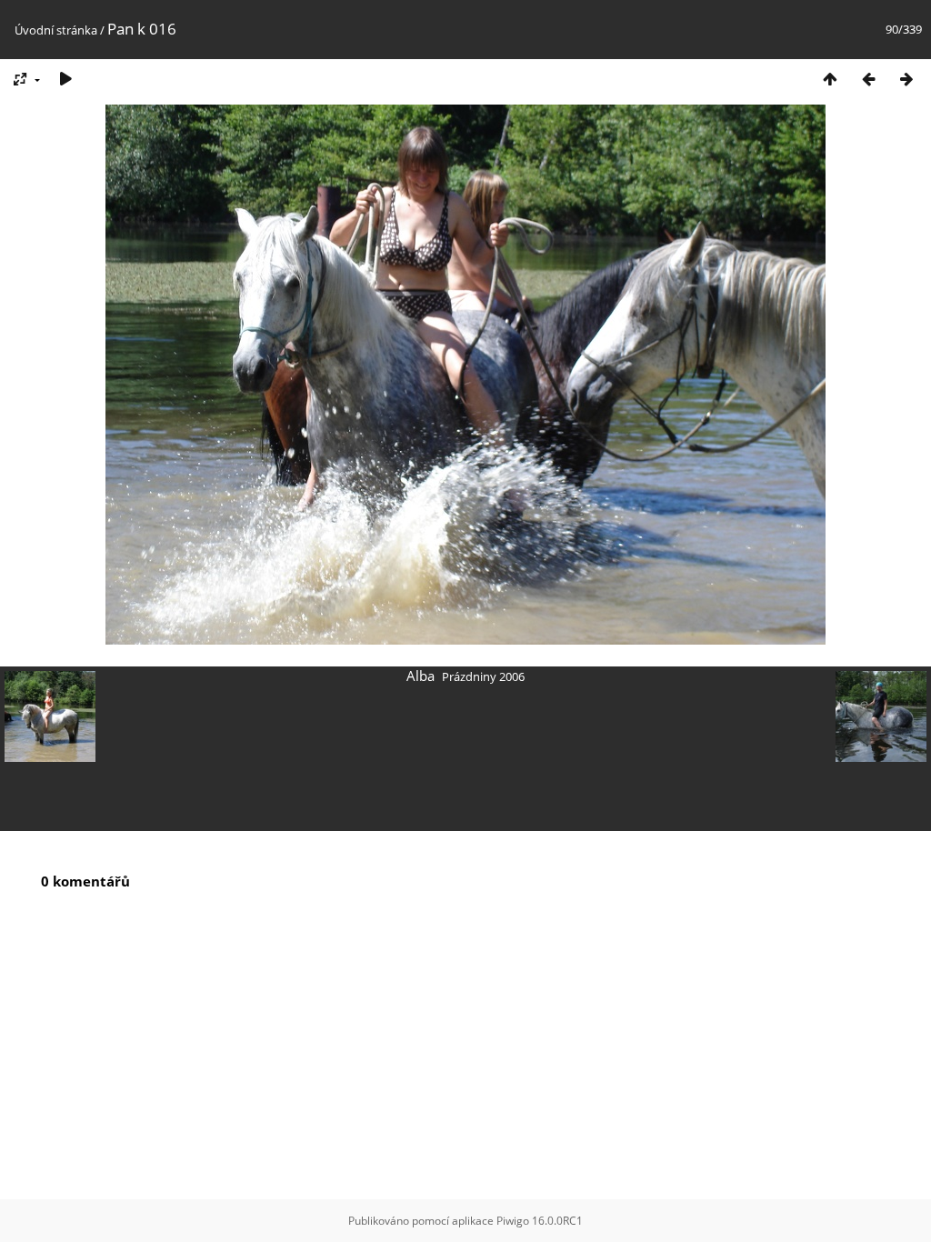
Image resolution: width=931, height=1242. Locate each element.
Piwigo (512, 1220)
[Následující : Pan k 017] (906, 78)
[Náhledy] (830, 78)
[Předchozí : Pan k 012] (868, 78)
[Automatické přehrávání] (65, 78)
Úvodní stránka (56, 30)
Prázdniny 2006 (483, 676)
